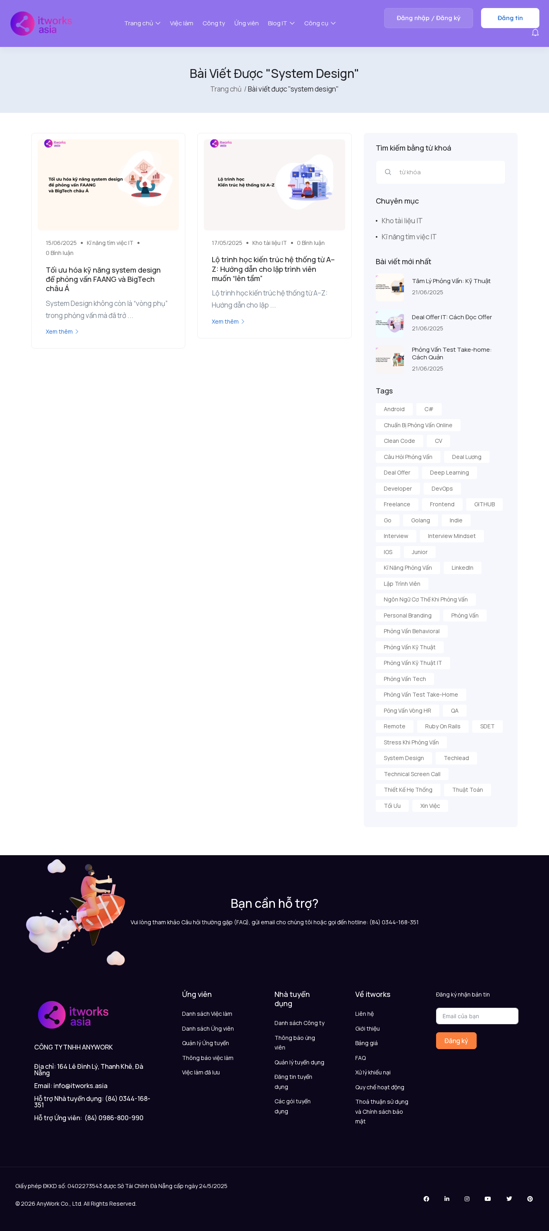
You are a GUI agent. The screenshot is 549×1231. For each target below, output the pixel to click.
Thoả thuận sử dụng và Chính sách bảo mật (381, 1111)
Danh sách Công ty (299, 1023)
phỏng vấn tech (405, 679)
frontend (442, 504)
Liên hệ (364, 1013)
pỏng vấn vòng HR (407, 710)
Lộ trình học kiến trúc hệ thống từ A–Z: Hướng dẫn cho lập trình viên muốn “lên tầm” (273, 269)
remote (395, 726)
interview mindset (452, 536)
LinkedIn (462, 567)
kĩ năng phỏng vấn (408, 567)
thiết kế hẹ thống (408, 789)
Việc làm (181, 23)
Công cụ (317, 23)
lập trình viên (402, 583)
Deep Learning (449, 472)
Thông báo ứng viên (294, 1043)
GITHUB (484, 504)
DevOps (442, 488)
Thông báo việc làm (208, 1058)
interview (396, 536)
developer (398, 488)
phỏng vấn (465, 615)
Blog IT (278, 23)
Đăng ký (456, 1040)
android (394, 409)
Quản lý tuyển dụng (299, 1062)
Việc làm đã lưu (201, 1072)
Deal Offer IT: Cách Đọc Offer (452, 317)
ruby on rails (443, 726)
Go (387, 520)
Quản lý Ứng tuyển (205, 1043)
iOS (388, 552)
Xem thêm (59, 331)
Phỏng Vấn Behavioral (412, 631)
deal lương (466, 457)
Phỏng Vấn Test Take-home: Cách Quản (452, 353)
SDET (487, 726)
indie (456, 520)
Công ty (214, 23)
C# (429, 409)
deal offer (397, 472)
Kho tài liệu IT (269, 243)
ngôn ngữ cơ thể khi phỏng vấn (426, 599)
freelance (397, 504)
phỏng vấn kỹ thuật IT (413, 662)
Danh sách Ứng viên (208, 1028)
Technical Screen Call (412, 774)
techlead (456, 758)
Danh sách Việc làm (207, 1013)
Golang (420, 520)
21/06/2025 (427, 292)
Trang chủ (139, 23)
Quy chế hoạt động (379, 1087)
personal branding (408, 615)
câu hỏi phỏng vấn (408, 457)
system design (404, 758)
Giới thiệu (367, 1028)
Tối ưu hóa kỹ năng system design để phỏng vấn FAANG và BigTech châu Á (103, 279)
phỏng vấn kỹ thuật (410, 647)
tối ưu (392, 805)
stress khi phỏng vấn (411, 742)
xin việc (430, 805)
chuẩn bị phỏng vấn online (418, 425)
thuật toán (467, 789)
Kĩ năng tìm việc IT (110, 243)
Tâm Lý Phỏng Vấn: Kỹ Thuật (451, 281)
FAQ (360, 1058)
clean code (399, 440)
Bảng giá (366, 1043)
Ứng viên (246, 23)
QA (455, 710)
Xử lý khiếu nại (373, 1072)
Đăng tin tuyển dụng (293, 1081)
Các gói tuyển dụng (292, 1106)
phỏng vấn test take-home (421, 694)
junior (420, 552)
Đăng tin (510, 18)
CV (438, 440)
